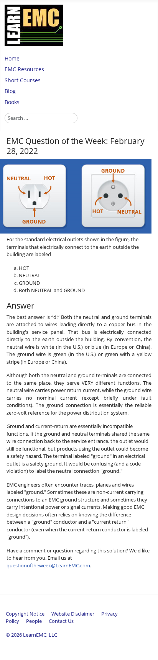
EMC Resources (24, 69)
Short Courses (23, 80)
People (34, 621)
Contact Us (61, 621)
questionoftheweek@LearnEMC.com (48, 565)
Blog (10, 91)
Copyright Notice (25, 613)
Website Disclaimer (72, 613)
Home (12, 58)
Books (12, 102)
